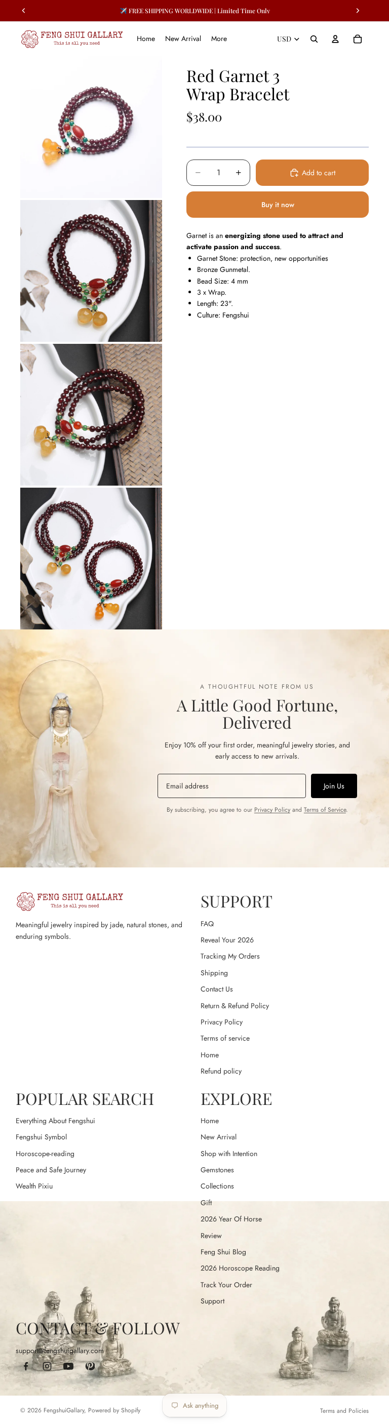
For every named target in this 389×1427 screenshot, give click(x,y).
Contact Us (217, 989)
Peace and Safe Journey (51, 1170)
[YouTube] (68, 1366)
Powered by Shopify (114, 1410)
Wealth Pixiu (34, 1186)
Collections (217, 1186)
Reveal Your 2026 (227, 940)
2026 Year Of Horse (231, 1219)
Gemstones (217, 1170)
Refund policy (221, 1071)
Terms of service (225, 1038)
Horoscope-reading (45, 1153)
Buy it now (277, 205)
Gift (206, 1203)
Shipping (214, 973)
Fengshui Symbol (41, 1137)
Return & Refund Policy (235, 1006)
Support (212, 1301)
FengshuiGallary (64, 1410)
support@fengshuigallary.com (60, 1350)
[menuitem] (219, 39)
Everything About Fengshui (55, 1121)
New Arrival (219, 1137)
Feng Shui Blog (223, 1252)
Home (210, 1055)
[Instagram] (47, 1366)
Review (211, 1236)
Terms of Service (325, 809)
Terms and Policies (344, 1410)
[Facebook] (26, 1366)
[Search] (314, 39)
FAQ (207, 924)
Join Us (334, 786)
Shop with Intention (229, 1153)
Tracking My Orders (230, 956)
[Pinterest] (90, 1366)
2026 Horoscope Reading (240, 1268)
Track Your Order (226, 1285)
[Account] (335, 39)
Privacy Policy (272, 809)
